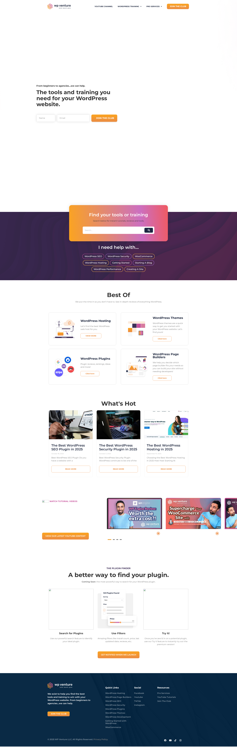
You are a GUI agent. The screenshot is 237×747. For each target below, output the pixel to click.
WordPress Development (118, 717)
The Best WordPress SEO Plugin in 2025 (68, 447)
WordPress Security (115, 705)
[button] (109, 539)
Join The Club (164, 701)
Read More (70, 469)
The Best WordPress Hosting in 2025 (163, 447)
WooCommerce (113, 727)
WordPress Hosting (115, 693)
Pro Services (153, 6)
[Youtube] (170, 740)
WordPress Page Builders (118, 697)
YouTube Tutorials (166, 697)
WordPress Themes (115, 713)
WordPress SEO (113, 701)
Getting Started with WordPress (115, 722)
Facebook (139, 693)
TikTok (137, 701)
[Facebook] (165, 740)
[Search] (148, 230)
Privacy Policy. (100, 739)
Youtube (138, 697)
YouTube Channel (104, 6)
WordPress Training (128, 6)
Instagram (139, 705)
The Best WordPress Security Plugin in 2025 (118, 447)
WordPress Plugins (115, 709)
